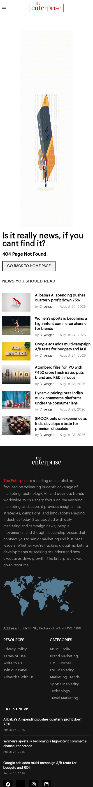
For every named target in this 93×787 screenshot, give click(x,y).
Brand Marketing (64, 656)
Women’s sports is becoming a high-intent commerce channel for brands (61, 323)
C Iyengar (47, 306)
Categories (61, 640)
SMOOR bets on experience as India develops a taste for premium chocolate (61, 424)
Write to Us (12, 663)
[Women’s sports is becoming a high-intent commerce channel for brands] (16, 325)
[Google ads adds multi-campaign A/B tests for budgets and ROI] (16, 351)
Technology (60, 691)
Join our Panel (15, 670)
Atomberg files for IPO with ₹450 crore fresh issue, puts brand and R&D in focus (59, 372)
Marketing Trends (65, 677)
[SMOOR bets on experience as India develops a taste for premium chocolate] (16, 425)
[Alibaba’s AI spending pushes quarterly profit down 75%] (16, 302)
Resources (13, 640)
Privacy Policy (15, 649)
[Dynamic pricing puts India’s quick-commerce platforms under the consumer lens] (16, 400)
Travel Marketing (64, 698)
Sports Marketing (64, 684)
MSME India (60, 649)
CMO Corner (60, 663)
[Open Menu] (4, 7)
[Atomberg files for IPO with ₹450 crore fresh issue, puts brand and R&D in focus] (16, 374)
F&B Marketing (62, 670)
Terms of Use (14, 656)
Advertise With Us (18, 677)
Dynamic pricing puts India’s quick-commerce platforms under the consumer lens (59, 398)
